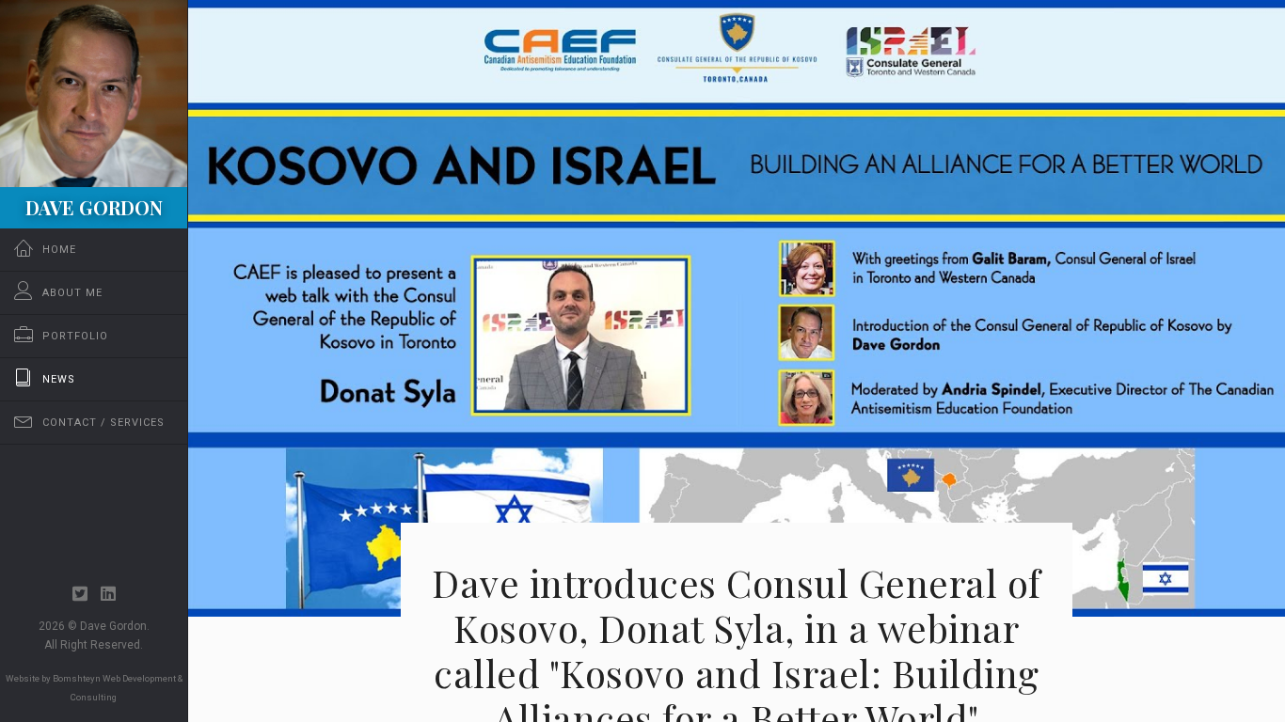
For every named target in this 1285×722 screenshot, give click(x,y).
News (58, 379)
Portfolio (75, 336)
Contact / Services (103, 422)
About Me (72, 293)
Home (59, 249)
